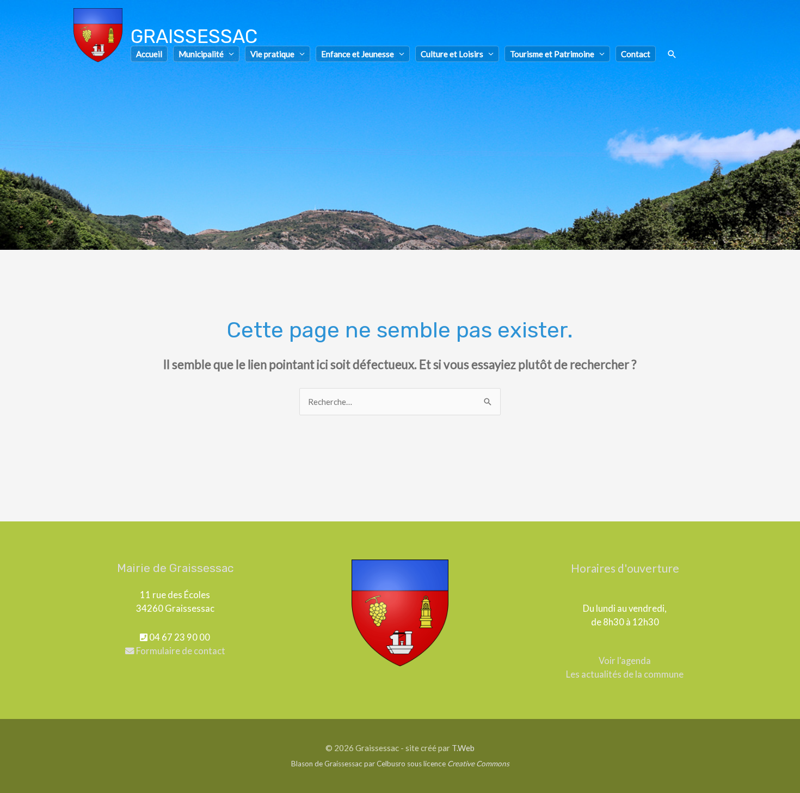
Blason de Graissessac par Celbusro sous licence (400, 763)
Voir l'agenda (625, 660)
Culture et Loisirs (452, 54)
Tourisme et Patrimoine (552, 54)
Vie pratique (272, 54)
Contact (635, 54)
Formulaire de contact (179, 651)
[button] (672, 54)
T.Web (463, 748)
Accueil (149, 54)
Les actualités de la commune (625, 674)
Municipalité (201, 54)
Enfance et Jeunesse (357, 54)
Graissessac (194, 36)
